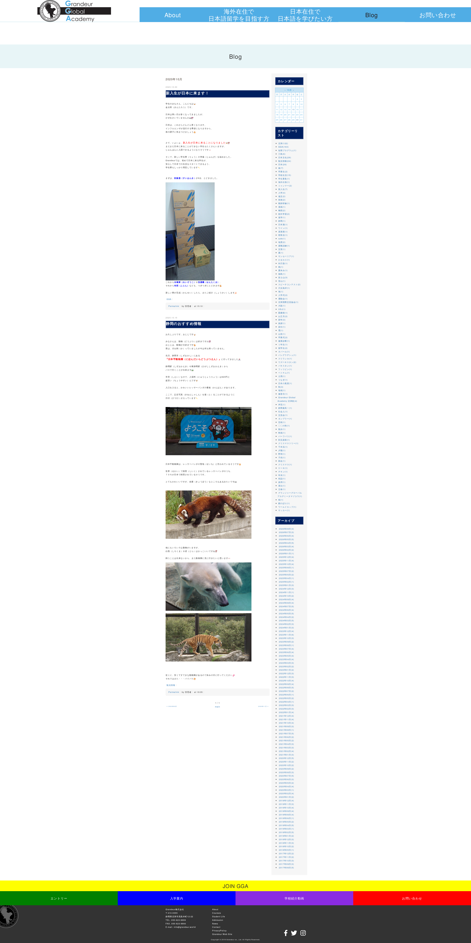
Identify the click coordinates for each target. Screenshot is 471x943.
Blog (371, 14)
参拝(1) (282, 482)
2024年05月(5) (286, 613)
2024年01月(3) (286, 627)
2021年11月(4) (286, 719)
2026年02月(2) (286, 549)
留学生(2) (283, 348)
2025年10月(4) (286, 564)
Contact (216, 927)
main (217, 706)
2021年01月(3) (286, 754)
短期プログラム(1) (287, 150)
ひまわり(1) (284, 259)
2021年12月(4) (286, 715)
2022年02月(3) (286, 708)
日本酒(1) (283, 224)
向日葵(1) (283, 263)
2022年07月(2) (286, 691)
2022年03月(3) (286, 705)
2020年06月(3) (286, 779)
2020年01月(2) (286, 797)
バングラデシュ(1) (287, 355)
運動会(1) (283, 298)
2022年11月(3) (286, 677)
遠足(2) (282, 196)
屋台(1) (282, 485)
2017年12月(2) (286, 853)
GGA (169, 299)
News (215, 923)
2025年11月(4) (286, 560)
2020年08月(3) (286, 772)
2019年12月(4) (286, 800)
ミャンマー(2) (285, 185)
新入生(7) (283, 189)
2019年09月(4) (286, 811)
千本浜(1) (283, 446)
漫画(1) (282, 206)
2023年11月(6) (286, 634)
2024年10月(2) (286, 595)
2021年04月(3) (286, 744)
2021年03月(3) (286, 747)
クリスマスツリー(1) (288, 443)
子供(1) (282, 457)
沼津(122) (283, 143)
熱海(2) (282, 199)
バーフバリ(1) (285, 436)
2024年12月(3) (286, 588)
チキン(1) (283, 471)
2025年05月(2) (286, 574)
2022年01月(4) (286, 712)
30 (297, 120)
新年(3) (282, 319)
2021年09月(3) (286, 726)
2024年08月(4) (286, 602)
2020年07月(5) (286, 775)
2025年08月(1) (286, 567)
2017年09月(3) (286, 864)
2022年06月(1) (286, 694)
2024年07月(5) (286, 606)
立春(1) (282, 489)
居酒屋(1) (283, 231)
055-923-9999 (178, 920)
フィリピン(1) (285, 369)
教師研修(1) (284, 203)
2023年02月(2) (286, 666)
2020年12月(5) (286, 758)
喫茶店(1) (283, 235)
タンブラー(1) (285, 418)
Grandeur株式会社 (175, 909)
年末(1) (282, 475)
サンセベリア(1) (286, 256)
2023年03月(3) (286, 662)
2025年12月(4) (286, 557)
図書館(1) (283, 312)
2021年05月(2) (286, 740)
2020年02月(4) (286, 793)
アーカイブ (286, 520)
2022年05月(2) (286, 698)
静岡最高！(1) (285, 408)
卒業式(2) (283, 337)
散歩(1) (282, 429)
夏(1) (280, 252)
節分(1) (282, 326)
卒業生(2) (283, 171)
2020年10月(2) (286, 765)
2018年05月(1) (286, 850)
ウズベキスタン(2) (287, 362)
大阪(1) (282, 305)
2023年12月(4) (286, 631)
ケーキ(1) (283, 468)
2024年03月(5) (286, 620)
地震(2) (282, 242)
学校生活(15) (284, 175)
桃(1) (280, 266)
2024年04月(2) (286, 617)
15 (293, 109)
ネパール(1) (284, 351)
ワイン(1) (283, 228)
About (172, 14)
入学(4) (282, 192)
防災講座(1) (284, 439)
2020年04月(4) (286, 786)
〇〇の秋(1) (284, 425)
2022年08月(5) (286, 687)
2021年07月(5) (286, 733)
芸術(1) (282, 422)
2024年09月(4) (286, 599)
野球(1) (282, 454)
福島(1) (282, 273)
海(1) (280, 291)
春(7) (280, 168)
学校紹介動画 (294, 898)
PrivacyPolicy (219, 930)
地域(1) (282, 390)
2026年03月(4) (286, 546)
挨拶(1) (282, 323)
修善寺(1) (283, 393)
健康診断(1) (284, 340)
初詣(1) (282, 478)
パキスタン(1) (285, 365)
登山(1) (282, 281)
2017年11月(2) (286, 857)
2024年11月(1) (286, 592)
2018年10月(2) (286, 846)
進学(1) (282, 217)
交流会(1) (283, 415)
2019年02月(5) (286, 832)
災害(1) (282, 249)
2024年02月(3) (286, 624)
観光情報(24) (284, 161)
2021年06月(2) (286, 737)
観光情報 (171, 685)
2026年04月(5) (286, 542)
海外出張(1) (284, 182)
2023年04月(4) (286, 659)
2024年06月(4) (286, 610)
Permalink (173, 306)
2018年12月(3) (286, 839)
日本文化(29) (284, 157)
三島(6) (282, 153)
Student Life (218, 916)
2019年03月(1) (286, 828)
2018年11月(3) (286, 843)
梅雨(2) (282, 210)
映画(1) (282, 432)
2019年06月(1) (286, 818)
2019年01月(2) (286, 835)
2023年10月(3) (286, 638)
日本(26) (282, 164)
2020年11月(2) (286, 761)
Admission (217, 920)
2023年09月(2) (286, 641)
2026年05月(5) (286, 539)
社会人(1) (283, 411)
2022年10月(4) (286, 680)
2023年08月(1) (286, 645)
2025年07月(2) (286, 571)
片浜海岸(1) (284, 288)
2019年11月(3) (286, 804)
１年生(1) (283, 344)
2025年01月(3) (286, 585)
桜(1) (280, 499)
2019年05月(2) (286, 821)
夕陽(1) (282, 450)
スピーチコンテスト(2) (289, 284)
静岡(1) (282, 221)
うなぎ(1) (283, 379)
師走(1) (282, 460)
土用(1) (282, 376)
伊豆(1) (282, 404)
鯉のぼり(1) (284, 503)
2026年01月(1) (286, 553)
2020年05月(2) (286, 782)
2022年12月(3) (286, 673)
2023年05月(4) (286, 655)
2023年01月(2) (286, 669)
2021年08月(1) (286, 730)
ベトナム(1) (284, 372)
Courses (216, 913)
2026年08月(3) (286, 528)
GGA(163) (283, 146)
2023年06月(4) (286, 652)
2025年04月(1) (286, 578)
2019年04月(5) (286, 825)
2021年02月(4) (286, 751)
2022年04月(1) (286, 701)
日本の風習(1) (285, 383)
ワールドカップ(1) (287, 506)
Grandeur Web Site (222, 934)
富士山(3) (283, 277)
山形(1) (282, 334)
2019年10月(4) (286, 807)
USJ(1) (282, 309)
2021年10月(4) (286, 722)
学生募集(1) (284, 178)
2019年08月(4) (286, 814)
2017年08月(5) (286, 867)
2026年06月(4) (286, 535)
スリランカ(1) (285, 358)
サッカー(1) (284, 510)
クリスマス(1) (285, 464)
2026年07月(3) (286, 532)
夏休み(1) (283, 270)
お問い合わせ (437, 14)
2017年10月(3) (286, 860)
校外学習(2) (284, 214)
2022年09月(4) (286, 684)
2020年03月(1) (286, 790)
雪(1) (280, 330)
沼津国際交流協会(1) (288, 302)
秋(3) (280, 386)
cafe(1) (282, 238)
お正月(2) (283, 316)
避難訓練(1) (284, 245)
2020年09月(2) (286, 768)
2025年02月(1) (286, 581)
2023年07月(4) (286, 648)
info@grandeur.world (185, 927)
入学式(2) (283, 295)
